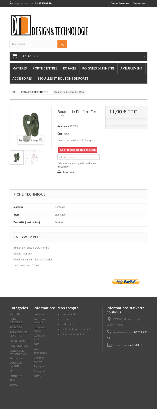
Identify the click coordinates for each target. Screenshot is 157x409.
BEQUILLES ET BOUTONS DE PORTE (63, 78)
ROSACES (69, 68)
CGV (36, 344)
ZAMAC (14, 384)
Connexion (139, 3)
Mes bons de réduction (71, 334)
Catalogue (39, 371)
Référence (63, 126)
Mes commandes (67, 314)
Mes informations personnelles (75, 329)
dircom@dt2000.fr (132, 345)
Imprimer (68, 172)
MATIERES (19, 68)
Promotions (40, 314)
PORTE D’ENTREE (45, 68)
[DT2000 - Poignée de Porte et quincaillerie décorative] (50, 25)
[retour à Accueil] (13, 92)
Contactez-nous (120, 3)
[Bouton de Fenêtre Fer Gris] (17, 157)
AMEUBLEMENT (131, 68)
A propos (39, 366)
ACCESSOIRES (22, 78)
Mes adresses (65, 324)
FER (12, 371)
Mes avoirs (63, 319)
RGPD (37, 376)
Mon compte (68, 308)
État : (60, 134)
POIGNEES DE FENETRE (98, 68)
